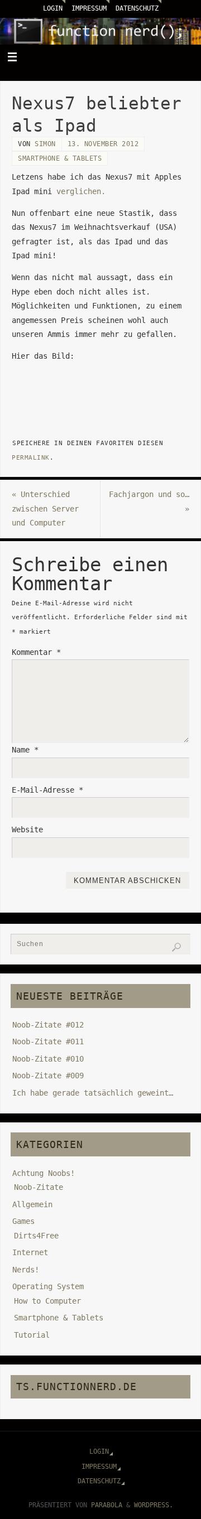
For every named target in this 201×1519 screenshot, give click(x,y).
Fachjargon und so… (149, 501)
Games (23, 1221)
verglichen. (81, 191)
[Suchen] (176, 947)
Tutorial (32, 1334)
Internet (30, 1252)
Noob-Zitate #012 (48, 1024)
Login (53, 8)
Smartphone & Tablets (60, 158)
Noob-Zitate (38, 1187)
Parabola (106, 1505)
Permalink (31, 457)
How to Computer (47, 1300)
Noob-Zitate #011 (48, 1041)
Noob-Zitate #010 (48, 1058)
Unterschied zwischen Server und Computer (45, 508)
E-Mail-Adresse (47, 789)
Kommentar (36, 652)
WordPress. (153, 1505)
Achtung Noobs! (43, 1173)
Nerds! (25, 1269)
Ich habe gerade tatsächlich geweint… (92, 1092)
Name (25, 749)
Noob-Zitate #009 (48, 1075)
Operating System (48, 1286)
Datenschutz (137, 8)
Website (27, 829)
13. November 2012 (103, 144)
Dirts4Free (36, 1235)
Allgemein (32, 1204)
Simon (45, 144)
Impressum (89, 8)
